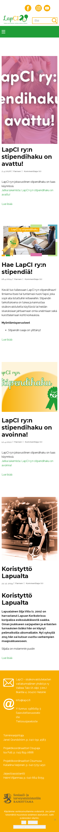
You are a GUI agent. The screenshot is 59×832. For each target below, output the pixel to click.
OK (23, 822)
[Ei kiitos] (55, 819)
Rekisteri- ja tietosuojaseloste (29, 827)
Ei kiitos (33, 822)
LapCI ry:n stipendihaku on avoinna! (27, 427)
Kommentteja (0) (32, 171)
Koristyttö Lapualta (17, 572)
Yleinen (17, 171)
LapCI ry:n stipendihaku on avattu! (27, 156)
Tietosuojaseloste (27, 721)
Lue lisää (7, 204)
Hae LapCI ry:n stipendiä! (24, 268)
